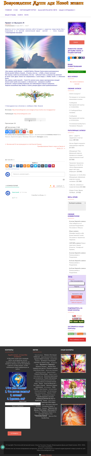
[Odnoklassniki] (17, 131)
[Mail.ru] (13, 131)
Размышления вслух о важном (45, 399)
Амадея (79, 316)
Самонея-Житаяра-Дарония (44, 403)
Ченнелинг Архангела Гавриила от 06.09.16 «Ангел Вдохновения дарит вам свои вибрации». (76, 167)
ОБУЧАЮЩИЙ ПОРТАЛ (28, 10)
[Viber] (84, 58)
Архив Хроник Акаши (38, 370)
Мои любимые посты (77, 339)
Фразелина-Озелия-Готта (49, 412)
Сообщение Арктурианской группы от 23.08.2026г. (76, 105)
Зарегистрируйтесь (76, 300)
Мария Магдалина (43, 389)
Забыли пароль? (76, 302)
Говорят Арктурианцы (50, 378)
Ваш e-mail (22, 401)
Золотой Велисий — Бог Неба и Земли (45, 384)
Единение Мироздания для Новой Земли (45, 379)
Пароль (76, 286)
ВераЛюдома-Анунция (41, 372)
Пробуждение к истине (45, 396)
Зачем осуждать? (74, 93)
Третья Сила (37, 412)
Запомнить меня (77, 294)
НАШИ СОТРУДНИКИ (66, 10)
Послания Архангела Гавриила (48, 394)
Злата (41, 383)
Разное (45, 400)
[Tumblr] (82, 58)
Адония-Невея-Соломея (41, 359)
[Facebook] (10, 131)
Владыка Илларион (51, 372)
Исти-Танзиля (47, 387)
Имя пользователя (77, 281)
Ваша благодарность (76, 71)
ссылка (45, 136)
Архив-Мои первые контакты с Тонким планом (45, 367)
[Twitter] (20, 131)
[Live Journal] (27, 131)
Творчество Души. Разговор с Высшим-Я (23, 136)
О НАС (16, 10)
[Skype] (69, 60)
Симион (44, 408)
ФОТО (26, 15)
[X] (75, 58)
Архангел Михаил (41, 366)
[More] (31, 131)
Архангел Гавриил (47, 364)
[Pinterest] (24, 131)
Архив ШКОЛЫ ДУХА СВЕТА (47, 10)
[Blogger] (77, 58)
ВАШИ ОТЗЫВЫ (10, 15)
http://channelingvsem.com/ (22, 113)
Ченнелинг (41, 415)
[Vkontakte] (6, 131)
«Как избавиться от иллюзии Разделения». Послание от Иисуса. (76, 225)
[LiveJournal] (79, 58)
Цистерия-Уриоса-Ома (45, 414)
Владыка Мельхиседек (41, 374)
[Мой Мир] (73, 58)
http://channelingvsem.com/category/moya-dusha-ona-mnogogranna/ (33, 110)
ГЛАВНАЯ (8, 10)
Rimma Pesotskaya (39, 355)
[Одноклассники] (71, 58)
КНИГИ (20, 15)
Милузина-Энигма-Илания (40, 391)
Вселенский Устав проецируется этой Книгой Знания (23, 144)
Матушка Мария (53, 389)
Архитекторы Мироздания (51, 370)
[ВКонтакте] (69, 58)
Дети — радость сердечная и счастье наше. (75, 138)
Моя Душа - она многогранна (36, 134)
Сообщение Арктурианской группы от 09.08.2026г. (76, 118)
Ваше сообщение (17, 406)
